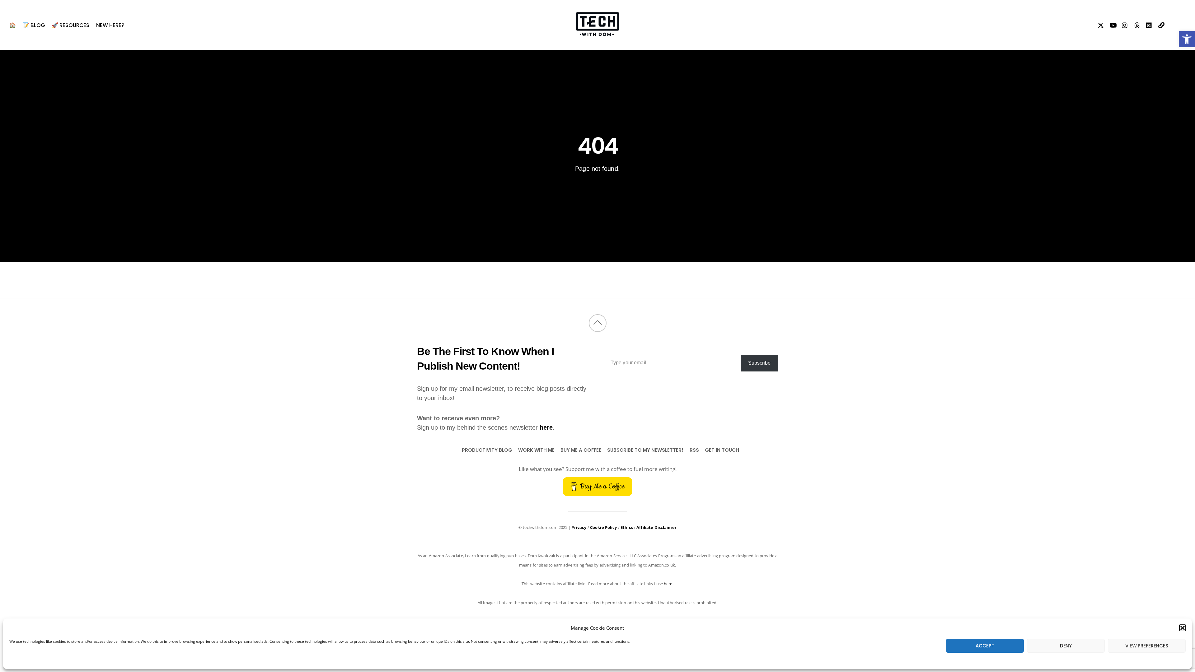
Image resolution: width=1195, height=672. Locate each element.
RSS (694, 450)
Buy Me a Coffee (580, 450)
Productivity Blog (487, 450)
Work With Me (536, 450)
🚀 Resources (70, 25)
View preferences (1146, 645)
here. (668, 583)
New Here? (110, 25)
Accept (985, 645)
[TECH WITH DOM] (597, 33)
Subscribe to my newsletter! (645, 450)
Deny (1066, 645)
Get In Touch (722, 450)
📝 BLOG (34, 25)
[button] (1187, 39)
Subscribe (759, 363)
